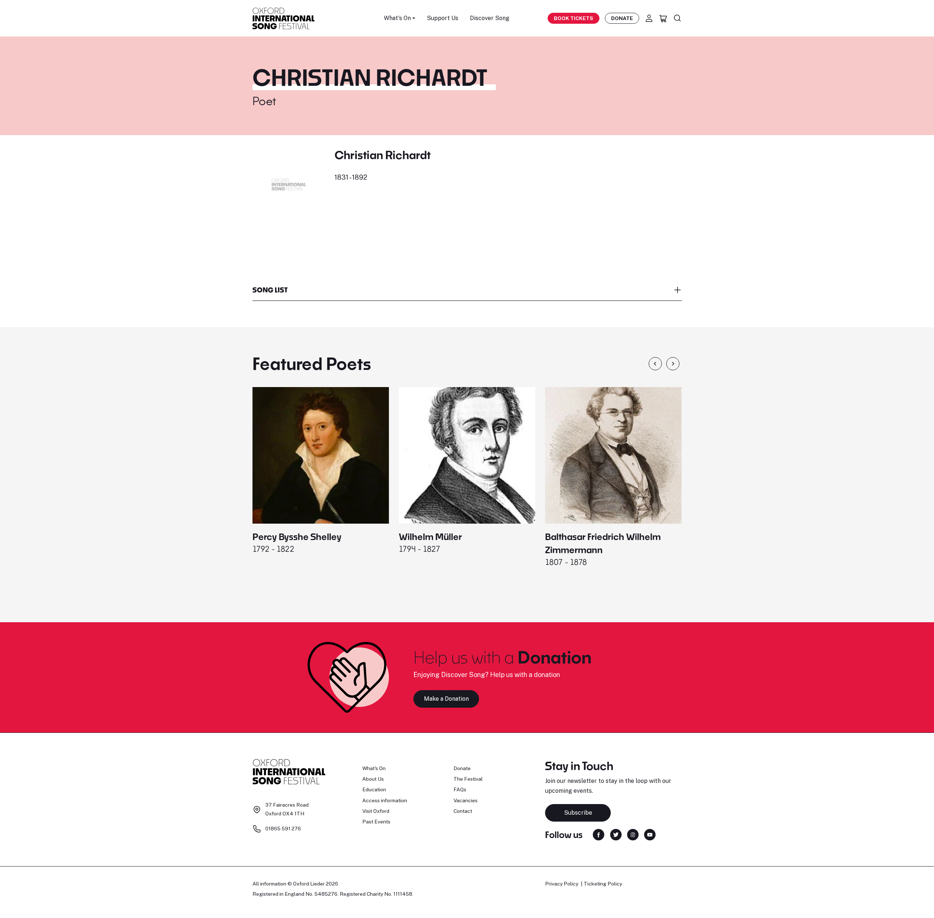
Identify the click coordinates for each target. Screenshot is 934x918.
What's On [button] (397, 18)
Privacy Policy (561, 884)
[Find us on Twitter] (616, 834)
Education (374, 789)
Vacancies (466, 800)
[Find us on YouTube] (650, 834)
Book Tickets (573, 18)
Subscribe (578, 812)
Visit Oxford (375, 811)
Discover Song (489, 18)
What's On (374, 768)
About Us (373, 779)
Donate (622, 18)
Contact (463, 811)
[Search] (677, 18)
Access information (384, 800)
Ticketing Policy (603, 884)
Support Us (442, 18)
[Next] (673, 363)
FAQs (460, 789)
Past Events (376, 822)
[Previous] (655, 363)
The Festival (468, 779)
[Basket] (663, 18)
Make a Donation (446, 698)
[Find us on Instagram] (633, 834)
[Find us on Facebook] (599, 834)
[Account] (649, 18)
